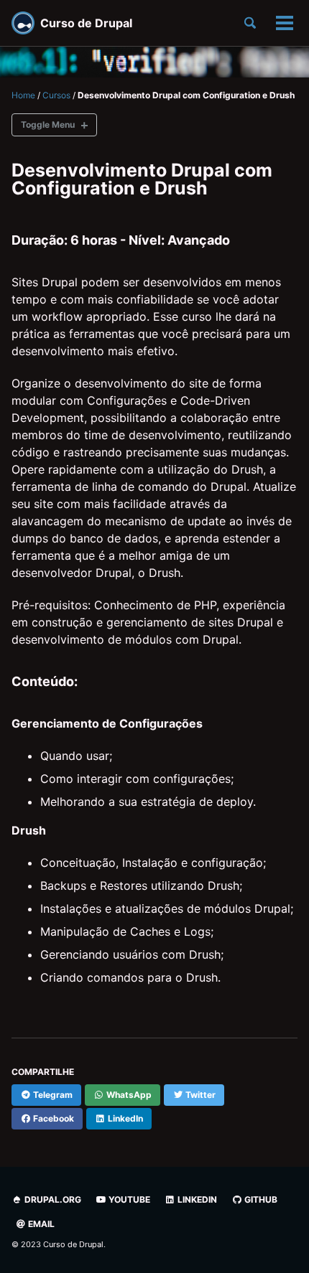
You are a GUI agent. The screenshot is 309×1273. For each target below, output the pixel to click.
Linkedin (196, 1199)
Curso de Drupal (86, 23)
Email (40, 1223)
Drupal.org (51, 1199)
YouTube (128, 1199)
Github (259, 1199)
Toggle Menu (48, 124)
